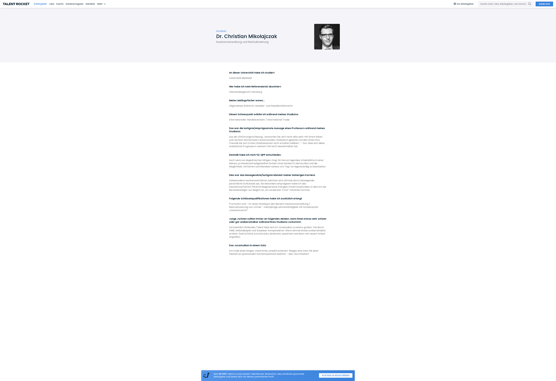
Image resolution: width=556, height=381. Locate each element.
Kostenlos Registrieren (336, 375)
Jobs (51, 3)
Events (60, 3)
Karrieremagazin (74, 3)
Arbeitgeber (40, 3)
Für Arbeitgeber (465, 3)
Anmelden (544, 3)
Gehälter (90, 3)
